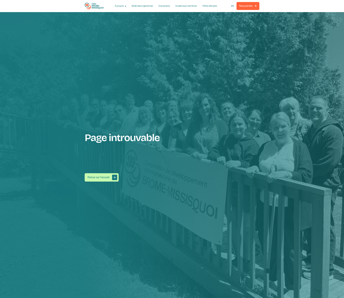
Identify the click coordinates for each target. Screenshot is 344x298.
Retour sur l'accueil (101, 177)
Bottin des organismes (142, 6)
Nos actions (164, 6)
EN (232, 6)
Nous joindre (248, 6)
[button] (120, 6)
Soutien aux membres (186, 6)
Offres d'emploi (209, 6)
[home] (94, 6)
